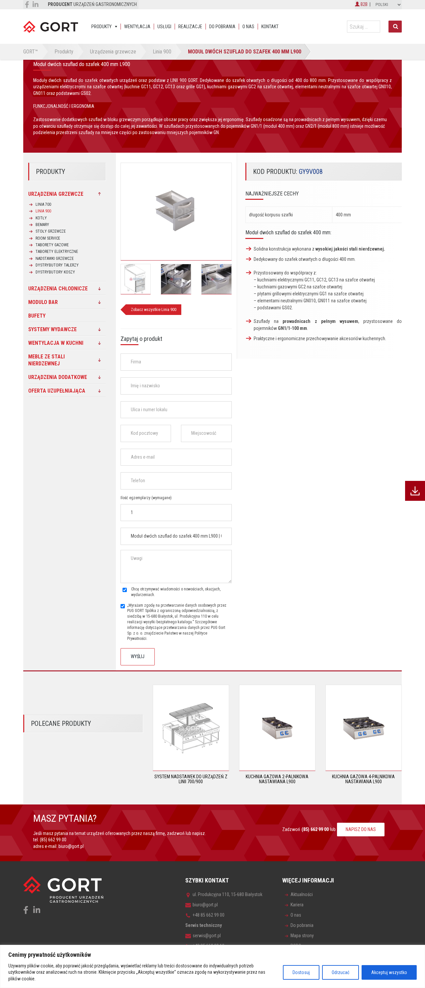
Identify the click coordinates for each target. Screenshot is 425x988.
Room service (48, 238)
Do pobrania (222, 26)
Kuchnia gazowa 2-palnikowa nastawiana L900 (277, 779)
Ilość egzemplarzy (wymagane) (146, 497)
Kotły (41, 218)
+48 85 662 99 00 (208, 915)
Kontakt (270, 26)
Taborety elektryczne (57, 251)
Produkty (101, 26)
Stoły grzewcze (51, 231)
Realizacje (190, 26)
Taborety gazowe (52, 245)
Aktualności (302, 894)
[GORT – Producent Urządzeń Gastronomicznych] (50, 26)
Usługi (164, 26)
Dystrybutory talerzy (57, 265)
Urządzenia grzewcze (55, 194)
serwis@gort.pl (207, 935)
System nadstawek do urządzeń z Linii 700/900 (190, 779)
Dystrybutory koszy (55, 272)
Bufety (36, 316)
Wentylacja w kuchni (55, 343)
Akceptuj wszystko (389, 972)
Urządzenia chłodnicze (58, 288)
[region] (212, 966)
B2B (364, 4)
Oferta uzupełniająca (56, 391)
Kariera (297, 904)
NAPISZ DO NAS (361, 829)
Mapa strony (302, 935)
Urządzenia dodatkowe (57, 377)
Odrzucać (340, 972)
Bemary (42, 224)
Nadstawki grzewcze (55, 258)
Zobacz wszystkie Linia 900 (153, 309)
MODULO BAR (43, 302)
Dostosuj (301, 972)
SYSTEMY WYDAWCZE (52, 329)
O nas (248, 26)
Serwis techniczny (203, 925)
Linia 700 (43, 204)
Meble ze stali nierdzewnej (46, 360)
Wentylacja (137, 26)
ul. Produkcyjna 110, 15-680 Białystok (227, 894)
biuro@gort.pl (71, 846)
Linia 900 (43, 211)
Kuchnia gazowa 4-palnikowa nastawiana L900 (363, 779)
